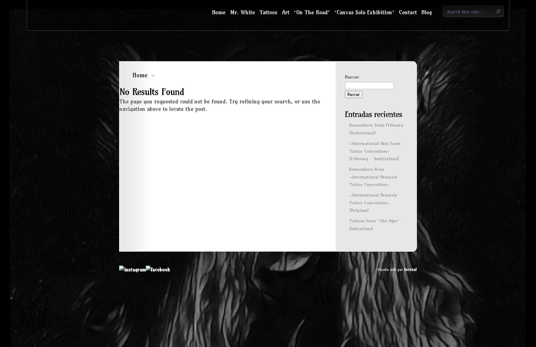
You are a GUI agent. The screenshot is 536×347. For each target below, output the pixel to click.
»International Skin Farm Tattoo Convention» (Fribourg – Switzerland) (374, 151)
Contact (408, 12)
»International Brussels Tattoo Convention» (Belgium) (373, 202)
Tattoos (268, 12)
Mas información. (478, 296)
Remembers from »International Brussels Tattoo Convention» (373, 177)
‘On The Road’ (312, 12)
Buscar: (352, 77)
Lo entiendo (460, 310)
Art (285, 12)
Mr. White (242, 12)
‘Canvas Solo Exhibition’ (364, 12)
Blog (427, 12)
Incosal (410, 269)
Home (219, 12)
